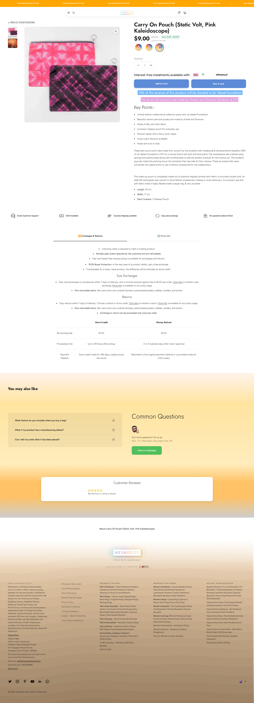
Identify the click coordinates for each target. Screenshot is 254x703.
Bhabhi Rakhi (212, 632)
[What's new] (179, 12)
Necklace (122, 622)
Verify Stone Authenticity (72, 620)
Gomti (226, 605)
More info (117, 285)
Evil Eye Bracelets (178, 606)
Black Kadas (125, 606)
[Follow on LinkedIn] (40, 681)
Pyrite (238, 602)
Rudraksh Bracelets (224, 593)
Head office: (13, 635)
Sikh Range (104, 629)
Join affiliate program (70, 588)
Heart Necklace (178, 596)
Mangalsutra (158, 632)
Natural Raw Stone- (215, 616)
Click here (177, 282)
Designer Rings (131, 599)
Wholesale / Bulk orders (71, 584)
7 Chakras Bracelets (224, 590)
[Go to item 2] (12, 44)
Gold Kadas (111, 609)
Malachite (233, 619)
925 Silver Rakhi (225, 632)
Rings (136, 622)
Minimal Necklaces (118, 590)
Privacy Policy (67, 602)
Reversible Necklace (162, 596)
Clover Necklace (179, 587)
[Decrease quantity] (138, 65)
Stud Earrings (119, 619)
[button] (68, 13)
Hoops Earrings (160, 619)
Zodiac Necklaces (181, 593)
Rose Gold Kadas (125, 609)
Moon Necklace (213, 612)
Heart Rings (164, 602)
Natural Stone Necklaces (217, 609)
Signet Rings (130, 596)
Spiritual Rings (106, 602)
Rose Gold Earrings (162, 622)
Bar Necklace (235, 609)
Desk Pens (228, 622)
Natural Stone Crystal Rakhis (219, 629)
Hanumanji (104, 636)
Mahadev (114, 636)
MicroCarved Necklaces (120, 593)
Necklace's (174, 629)
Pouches (225, 636)
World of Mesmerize (38, 692)
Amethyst (218, 605)
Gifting (227, 643)
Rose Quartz (230, 602)
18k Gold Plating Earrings (180, 616)
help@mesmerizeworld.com (29, 661)
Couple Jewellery (176, 636)
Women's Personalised (162, 625)
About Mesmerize (69, 593)
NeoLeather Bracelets (119, 612)
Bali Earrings (132, 619)
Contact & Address (69, 611)
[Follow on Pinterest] (25, 681)
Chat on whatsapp (147, 450)
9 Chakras (234, 605)
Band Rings (104, 599)
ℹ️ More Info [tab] (163, 236)
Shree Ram (132, 636)
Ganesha (123, 636)
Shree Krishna (105, 639)
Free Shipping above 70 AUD (22, 3)
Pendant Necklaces (176, 590)
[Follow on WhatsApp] (47, 681)
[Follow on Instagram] (17, 681)
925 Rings (120, 643)
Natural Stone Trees (215, 602)
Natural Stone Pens (215, 622)
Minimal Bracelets (174, 609)
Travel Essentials (214, 636)
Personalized (128, 629)
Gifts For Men (105, 649)
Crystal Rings (173, 599)
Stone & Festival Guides (71, 597)
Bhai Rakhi (237, 629)
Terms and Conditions (70, 607)
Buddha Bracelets (214, 587)
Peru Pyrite (228, 616)
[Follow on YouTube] (32, 681)
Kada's (130, 622)
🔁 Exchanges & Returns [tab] (90, 236)
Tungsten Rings (117, 599)
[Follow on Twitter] (10, 681)
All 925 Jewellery (107, 643)
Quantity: (138, 58)
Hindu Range (116, 629)
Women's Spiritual (160, 629)
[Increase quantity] (151, 65)
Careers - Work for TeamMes (73, 616)
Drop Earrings (186, 619)
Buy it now (218, 83)
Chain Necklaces (123, 587)
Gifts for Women (160, 636)
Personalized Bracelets (116, 615)
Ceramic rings (117, 596)
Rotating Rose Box (215, 643)
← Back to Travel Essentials (21, 22)
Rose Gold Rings (178, 602)
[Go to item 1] (12, 32)
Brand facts (13, 668)
